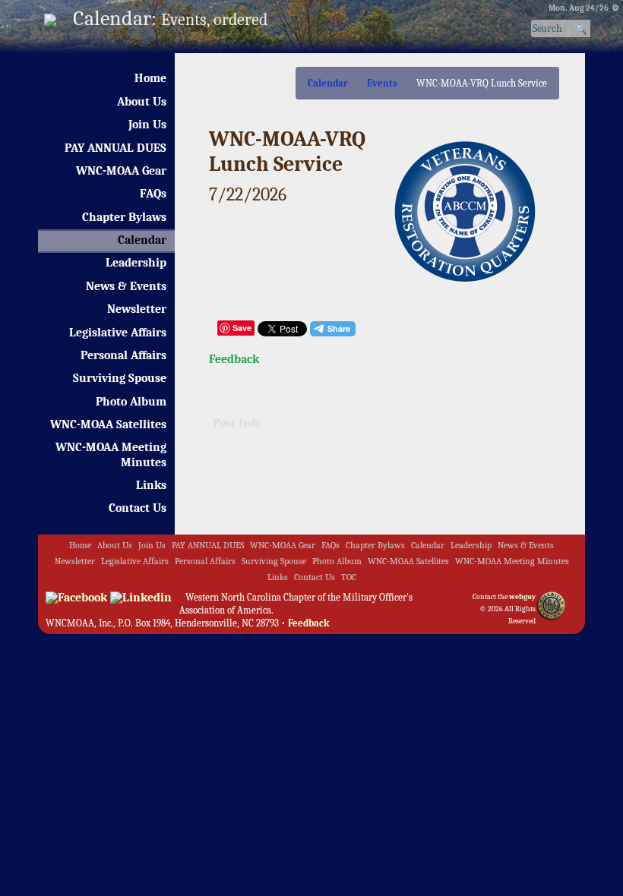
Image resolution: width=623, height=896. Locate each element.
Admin (556, 626)
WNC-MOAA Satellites (108, 424)
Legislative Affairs (117, 332)
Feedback (234, 359)
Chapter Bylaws (124, 217)
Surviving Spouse (119, 378)
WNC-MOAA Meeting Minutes (110, 454)
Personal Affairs (123, 355)
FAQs (153, 193)
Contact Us (137, 508)
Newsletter (136, 309)
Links (151, 485)
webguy (522, 596)
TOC (348, 577)
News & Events (126, 286)
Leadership (136, 263)
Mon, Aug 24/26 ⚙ (584, 8)
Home (150, 78)
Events (382, 83)
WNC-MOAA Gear (121, 171)
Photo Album (131, 402)
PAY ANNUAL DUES (115, 148)
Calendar (142, 240)
